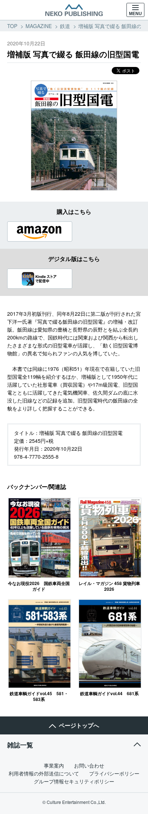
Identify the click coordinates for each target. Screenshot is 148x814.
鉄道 (65, 26)
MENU (135, 13)
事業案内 (54, 765)
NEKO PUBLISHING (74, 10)
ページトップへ (79, 725)
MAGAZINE (39, 26)
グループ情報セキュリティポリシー (74, 781)
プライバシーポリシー (114, 773)
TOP (12, 26)
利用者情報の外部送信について (44, 773)
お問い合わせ (89, 765)
